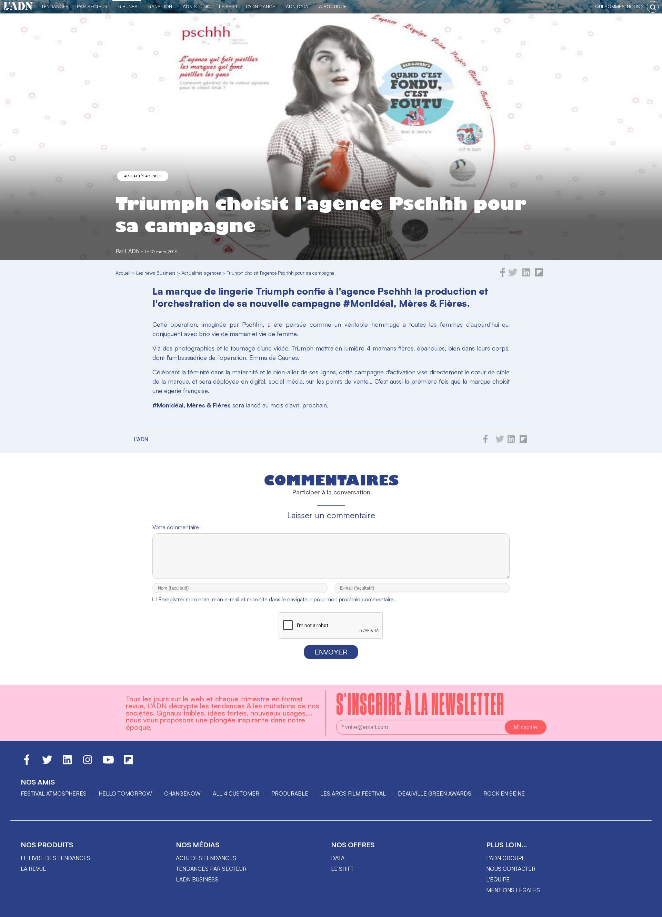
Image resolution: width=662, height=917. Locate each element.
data (337, 858)
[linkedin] (526, 275)
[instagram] (87, 762)
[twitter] (513, 275)
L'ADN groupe (505, 858)
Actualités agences (142, 176)
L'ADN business (197, 879)
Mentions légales (513, 890)
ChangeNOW (182, 793)
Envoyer (331, 652)
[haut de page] (650, 908)
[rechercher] (653, 7)
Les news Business (155, 273)
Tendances (55, 6)
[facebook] (502, 275)
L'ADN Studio (195, 6)
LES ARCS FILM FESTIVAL (353, 793)
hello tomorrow (125, 793)
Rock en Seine (504, 793)
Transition (159, 6)
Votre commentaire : (177, 527)
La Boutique (332, 6)
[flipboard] (539, 275)
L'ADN (132, 251)
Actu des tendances (206, 858)
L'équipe (498, 879)
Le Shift (228, 6)
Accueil (123, 273)
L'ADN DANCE (260, 6)
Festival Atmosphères (54, 793)
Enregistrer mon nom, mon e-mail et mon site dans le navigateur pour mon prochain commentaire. (276, 599)
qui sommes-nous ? (619, 6)
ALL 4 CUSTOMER (236, 793)
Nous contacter (510, 868)
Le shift (342, 868)
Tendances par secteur (211, 868)
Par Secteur (92, 6)
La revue (33, 868)
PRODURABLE (289, 793)
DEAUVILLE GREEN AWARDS (434, 793)
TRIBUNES (127, 6)
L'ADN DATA (295, 6)
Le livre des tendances (55, 858)
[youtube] (108, 762)
